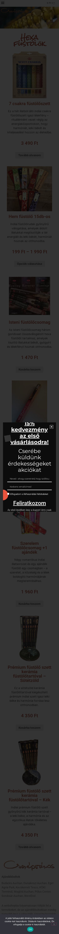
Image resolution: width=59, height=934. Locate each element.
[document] (29, 467)
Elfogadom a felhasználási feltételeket (29, 494)
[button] (51, 427)
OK (30, 929)
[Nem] (54, 924)
